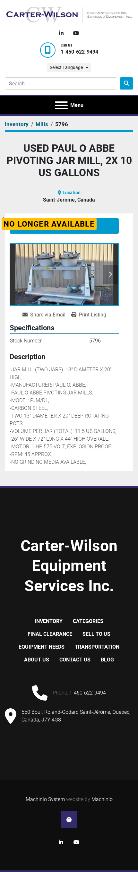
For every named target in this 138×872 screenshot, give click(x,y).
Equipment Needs (42, 647)
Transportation (97, 647)
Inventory (49, 621)
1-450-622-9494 (79, 52)
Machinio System (45, 799)
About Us (36, 660)
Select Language (66, 67)
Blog (107, 660)
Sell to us (96, 634)
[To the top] (69, 819)
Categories (88, 621)
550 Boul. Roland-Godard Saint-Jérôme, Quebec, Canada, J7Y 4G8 (76, 716)
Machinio (102, 799)
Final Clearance (50, 634)
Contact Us (75, 660)
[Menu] (61, 105)
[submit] (126, 83)
